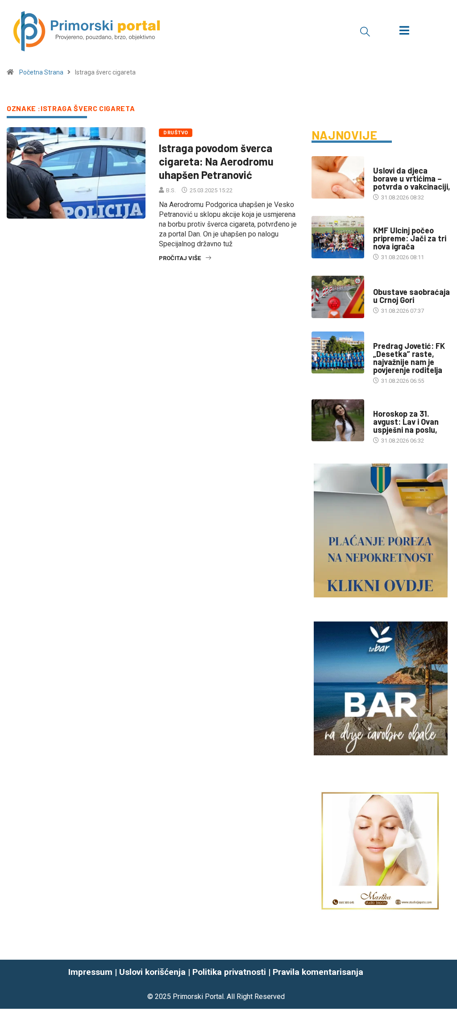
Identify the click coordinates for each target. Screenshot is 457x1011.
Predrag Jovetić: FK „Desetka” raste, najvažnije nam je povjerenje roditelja (409, 358)
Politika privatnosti (229, 972)
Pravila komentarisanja (318, 972)
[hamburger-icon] (404, 31)
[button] (365, 31)
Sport (382, 221)
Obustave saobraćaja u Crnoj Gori (411, 296)
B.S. (171, 190)
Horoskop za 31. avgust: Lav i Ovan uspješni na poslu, (406, 422)
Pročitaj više (180, 258)
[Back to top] (445, 984)
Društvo (175, 133)
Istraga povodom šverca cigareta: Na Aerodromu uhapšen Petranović (216, 161)
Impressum (90, 972)
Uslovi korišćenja (152, 972)
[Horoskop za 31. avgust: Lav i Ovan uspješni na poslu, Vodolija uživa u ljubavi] (338, 420)
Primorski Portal (198, 996)
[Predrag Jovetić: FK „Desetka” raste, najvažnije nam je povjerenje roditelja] (338, 352)
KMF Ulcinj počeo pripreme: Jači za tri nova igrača (409, 238)
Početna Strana (41, 72)
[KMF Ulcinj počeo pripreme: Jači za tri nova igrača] (338, 237)
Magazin (385, 405)
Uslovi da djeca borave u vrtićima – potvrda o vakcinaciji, (411, 178)
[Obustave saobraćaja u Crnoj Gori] (338, 297)
